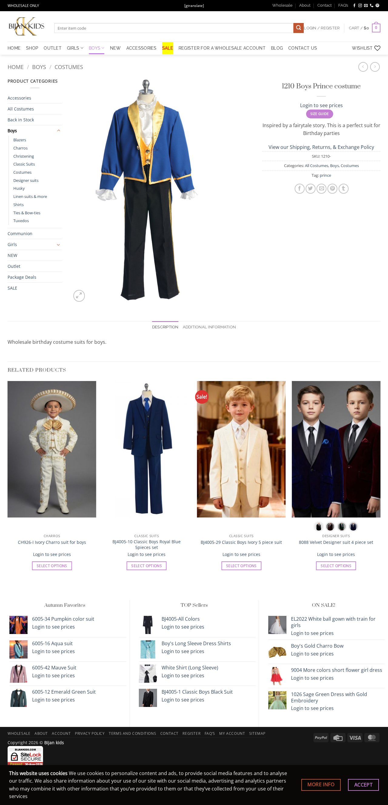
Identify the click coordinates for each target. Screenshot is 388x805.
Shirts (18, 204)
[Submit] (298, 28)
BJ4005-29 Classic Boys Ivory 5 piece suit (241, 542)
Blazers (19, 140)
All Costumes (21, 109)
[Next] (380, 480)
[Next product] (363, 66)
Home (16, 67)
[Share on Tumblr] (344, 189)
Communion (20, 233)
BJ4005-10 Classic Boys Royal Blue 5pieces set (146, 544)
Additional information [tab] (209, 327)
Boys (94, 48)
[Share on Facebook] (300, 189)
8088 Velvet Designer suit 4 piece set (336, 542)
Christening (23, 156)
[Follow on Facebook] (354, 6)
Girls (73, 48)
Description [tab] (165, 327)
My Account (232, 733)
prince (325, 175)
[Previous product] (375, 66)
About (304, 5)
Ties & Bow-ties (26, 212)
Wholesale (282, 5)
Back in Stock (21, 120)
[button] (364, 28)
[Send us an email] (366, 6)
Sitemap (257, 733)
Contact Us (302, 48)
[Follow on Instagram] (360, 6)
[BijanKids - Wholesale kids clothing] (26, 26)
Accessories (141, 48)
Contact (324, 5)
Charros (20, 148)
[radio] (318, 526)
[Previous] (7, 480)
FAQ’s (343, 5)
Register (191, 733)
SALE (167, 48)
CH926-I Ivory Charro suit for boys (52, 542)
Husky (19, 188)
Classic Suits (24, 164)
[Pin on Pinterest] (332, 189)
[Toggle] (58, 130)
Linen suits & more (30, 196)
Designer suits (25, 180)
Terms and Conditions (132, 733)
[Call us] (371, 6)
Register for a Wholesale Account (222, 48)
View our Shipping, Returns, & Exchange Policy (321, 147)
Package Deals (22, 277)
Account (61, 733)
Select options (52, 566)
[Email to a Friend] (321, 189)
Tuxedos (21, 220)
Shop (32, 48)
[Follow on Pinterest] (377, 6)
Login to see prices (321, 105)
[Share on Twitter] (311, 189)
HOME (14, 48)
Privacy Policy (90, 733)
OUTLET (53, 48)
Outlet (14, 266)
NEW (115, 48)
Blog (277, 48)
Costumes (69, 67)
